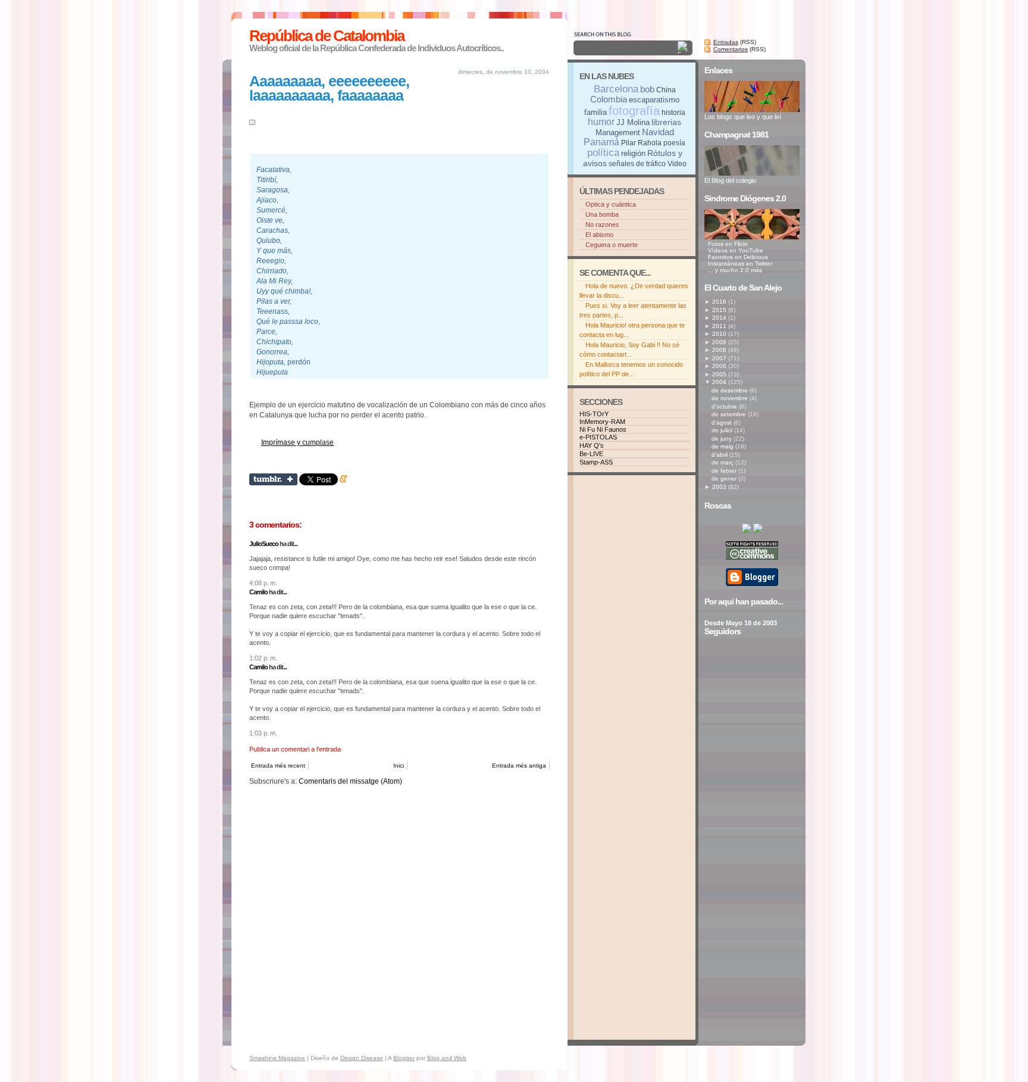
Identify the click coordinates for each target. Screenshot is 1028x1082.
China (666, 90)
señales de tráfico (637, 164)
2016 (719, 301)
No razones (602, 224)
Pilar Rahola (641, 143)
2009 (719, 342)
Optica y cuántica (610, 204)
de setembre (729, 414)
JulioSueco (263, 543)
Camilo (258, 591)
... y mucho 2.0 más (735, 270)
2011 (719, 326)
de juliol (722, 430)
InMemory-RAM (602, 421)
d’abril (720, 454)
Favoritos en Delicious (738, 257)
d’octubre (724, 406)
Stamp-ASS (596, 462)
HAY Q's (591, 445)
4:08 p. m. (263, 583)
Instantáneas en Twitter (740, 263)
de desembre (730, 390)
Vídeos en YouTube (735, 250)
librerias (666, 122)
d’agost (722, 422)
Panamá (601, 142)
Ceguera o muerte (611, 244)
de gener (724, 478)
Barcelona (616, 89)
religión (633, 153)
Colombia (608, 99)
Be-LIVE (591, 453)
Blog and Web (446, 1058)
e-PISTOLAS (598, 437)
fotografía (634, 110)
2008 (719, 350)
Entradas (725, 42)
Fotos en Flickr (728, 244)
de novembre (730, 398)
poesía (674, 143)
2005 (719, 374)
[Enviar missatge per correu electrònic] (250, 462)
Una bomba (602, 214)
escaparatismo (654, 99)
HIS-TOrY (594, 413)
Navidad (658, 132)
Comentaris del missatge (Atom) (350, 781)
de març (723, 462)
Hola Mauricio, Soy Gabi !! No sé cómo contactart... (629, 349)
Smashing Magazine (277, 1058)
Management (618, 132)
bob (647, 89)
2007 (719, 358)
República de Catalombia (326, 36)
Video (677, 164)
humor (601, 122)
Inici (398, 765)
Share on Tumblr (273, 479)
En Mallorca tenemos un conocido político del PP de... (631, 369)
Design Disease (361, 1058)
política (603, 152)
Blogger (404, 1058)
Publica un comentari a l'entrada (295, 749)
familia (595, 112)
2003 (719, 487)
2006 (719, 366)
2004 (719, 382)
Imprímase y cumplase (297, 442)
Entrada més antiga (519, 765)
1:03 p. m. (263, 733)
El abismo (599, 234)
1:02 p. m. (263, 658)
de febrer (724, 470)
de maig (723, 446)
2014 (719, 317)
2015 (719, 310)
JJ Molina (633, 122)
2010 (719, 333)
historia (673, 112)
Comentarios (730, 49)
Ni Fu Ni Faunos (602, 429)
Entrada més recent (278, 765)
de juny (722, 438)
